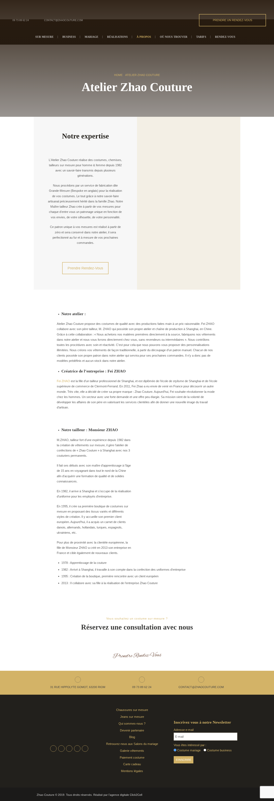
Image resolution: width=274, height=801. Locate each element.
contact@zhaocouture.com (63, 20)
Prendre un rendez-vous (232, 20)
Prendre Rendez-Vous (85, 268)
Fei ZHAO (63, 381)
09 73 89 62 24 (20, 20)
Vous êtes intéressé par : (190, 745)
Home (118, 75)
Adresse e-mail (184, 729)
